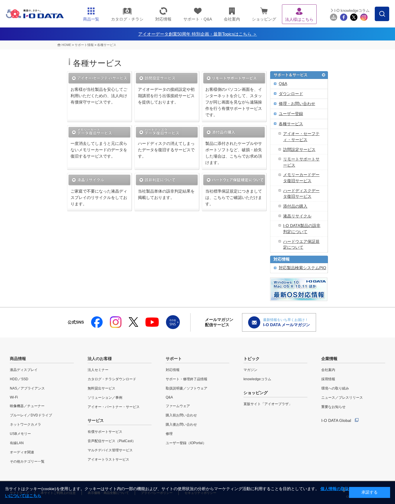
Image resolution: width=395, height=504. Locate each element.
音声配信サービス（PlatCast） (112, 441)
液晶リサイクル (297, 216)
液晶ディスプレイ (24, 370)
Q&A (283, 84)
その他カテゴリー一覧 (27, 461)
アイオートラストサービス (108, 459)
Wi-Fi (14, 397)
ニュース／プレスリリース (342, 398)
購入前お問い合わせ (181, 415)
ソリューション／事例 (105, 398)
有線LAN (17, 443)
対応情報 (282, 259)
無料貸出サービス (101, 388)
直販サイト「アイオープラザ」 (267, 404)
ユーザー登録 (291, 114)
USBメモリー (20, 434)
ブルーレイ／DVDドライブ (31, 415)
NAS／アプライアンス (27, 388)
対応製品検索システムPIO (302, 268)
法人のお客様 (100, 358)
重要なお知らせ (333, 407)
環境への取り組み (335, 388)
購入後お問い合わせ (181, 424)
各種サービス (106, 45)
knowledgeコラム (257, 379)
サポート (174, 358)
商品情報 (18, 358)
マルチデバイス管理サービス (110, 450)
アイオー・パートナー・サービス (114, 407)
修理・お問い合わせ (297, 103)
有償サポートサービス (105, 432)
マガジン (250, 370)
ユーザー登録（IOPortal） (186, 443)
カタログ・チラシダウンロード (112, 379)
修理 (169, 434)
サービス (96, 420)
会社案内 (328, 370)
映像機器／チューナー (27, 406)
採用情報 (328, 379)
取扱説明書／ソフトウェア (186, 388)
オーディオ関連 (22, 452)
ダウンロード (291, 94)
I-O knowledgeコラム (352, 10)
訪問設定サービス (299, 149)
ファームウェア (178, 406)
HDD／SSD (19, 379)
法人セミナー (98, 370)
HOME (66, 45)
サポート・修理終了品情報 (186, 379)
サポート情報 (84, 45)
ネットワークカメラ (25, 424)
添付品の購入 (295, 206)
